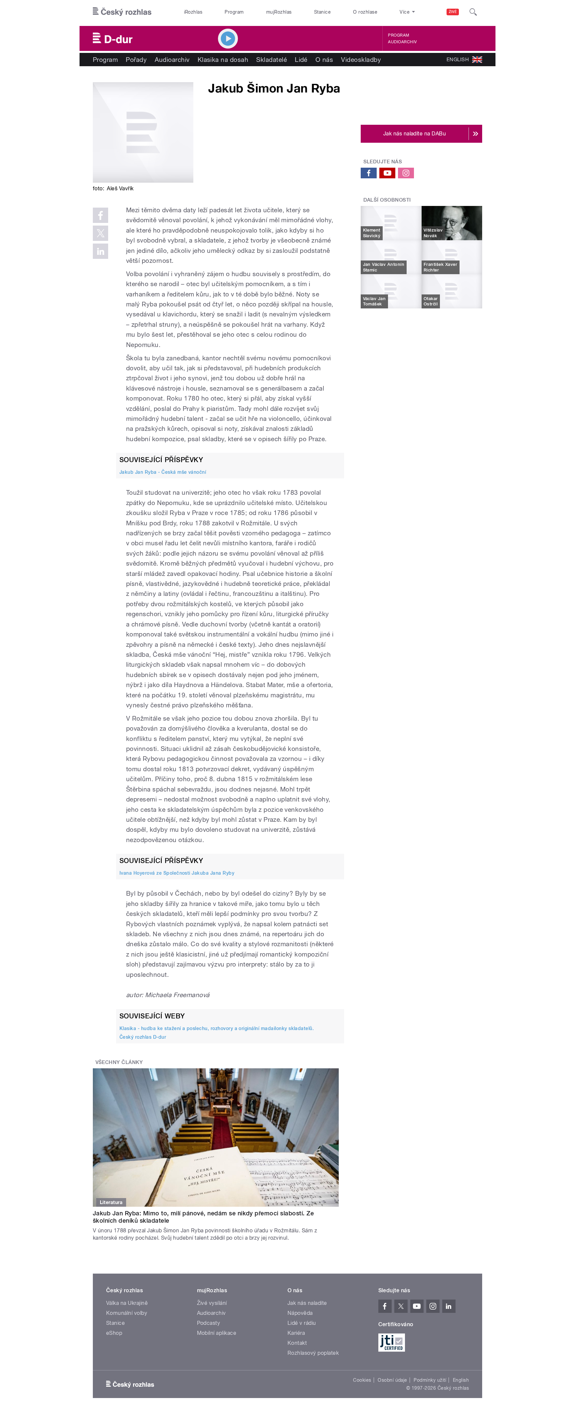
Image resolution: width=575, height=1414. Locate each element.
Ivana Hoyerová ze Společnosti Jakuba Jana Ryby (176, 873)
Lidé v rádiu (302, 1323)
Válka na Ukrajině (127, 1303)
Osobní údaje (392, 1380)
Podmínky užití (430, 1380)
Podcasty (208, 1323)
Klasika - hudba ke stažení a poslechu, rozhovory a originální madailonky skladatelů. (216, 1028)
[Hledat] (473, 12)
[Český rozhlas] (122, 12)
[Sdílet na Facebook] (100, 215)
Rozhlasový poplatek (313, 1353)
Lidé (301, 59)
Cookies (362, 1380)
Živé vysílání (212, 1303)
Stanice (322, 12)
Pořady (136, 59)
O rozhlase (365, 12)
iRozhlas (193, 12)
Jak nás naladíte (307, 1303)
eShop (114, 1333)
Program (234, 12)
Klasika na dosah (223, 59)
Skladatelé (271, 59)
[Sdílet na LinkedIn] (100, 251)
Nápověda (300, 1313)
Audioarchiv (402, 42)
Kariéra (296, 1333)
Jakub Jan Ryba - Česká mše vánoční (162, 472)
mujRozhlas (279, 12)
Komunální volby (126, 1313)
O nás (324, 59)
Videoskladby (361, 59)
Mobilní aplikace (217, 1333)
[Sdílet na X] (100, 233)
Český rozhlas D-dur (142, 1037)
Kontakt (297, 1343)
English (461, 1380)
